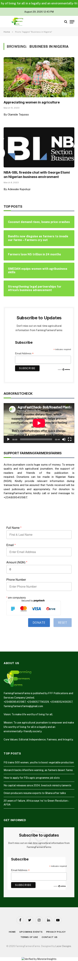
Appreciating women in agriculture (32, 102)
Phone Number (16, 579)
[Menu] (72, 22)
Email (11, 545)
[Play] (8, 439)
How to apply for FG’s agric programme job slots (32, 777)
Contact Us (50, 937)
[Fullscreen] (69, 439)
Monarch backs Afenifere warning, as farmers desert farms (38, 770)
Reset (62, 623)
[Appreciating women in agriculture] (39, 77)
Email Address (24, 353)
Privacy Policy (56, 932)
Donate (39, 623)
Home (12, 932)
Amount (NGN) (16, 562)
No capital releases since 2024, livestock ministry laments (37, 785)
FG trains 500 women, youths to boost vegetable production (39, 762)
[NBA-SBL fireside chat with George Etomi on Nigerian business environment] (39, 147)
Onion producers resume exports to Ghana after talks (35, 793)
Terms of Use (29, 937)
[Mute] (64, 439)
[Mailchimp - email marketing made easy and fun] (64, 369)
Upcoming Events (31, 932)
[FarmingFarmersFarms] (17, 22)
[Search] (65, 22)
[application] (39, 423)
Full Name (13, 527)
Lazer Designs (63, 946)
